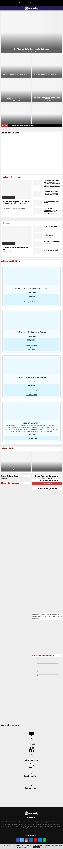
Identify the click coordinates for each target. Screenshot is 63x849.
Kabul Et (37, 847)
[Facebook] (18, 840)
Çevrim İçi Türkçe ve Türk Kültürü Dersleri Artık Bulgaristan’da (16, 203)
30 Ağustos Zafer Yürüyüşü (52, 241)
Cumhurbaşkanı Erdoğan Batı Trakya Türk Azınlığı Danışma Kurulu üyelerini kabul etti (51, 194)
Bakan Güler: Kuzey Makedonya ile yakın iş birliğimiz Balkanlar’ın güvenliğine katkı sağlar (51, 211)
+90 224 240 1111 (52, 2)
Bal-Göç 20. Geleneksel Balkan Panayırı (50, 227)
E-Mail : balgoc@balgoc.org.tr (39, 2)
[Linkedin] (31, 840)
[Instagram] (26, 840)
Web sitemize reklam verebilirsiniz (23, 125)
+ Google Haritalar (31, 349)
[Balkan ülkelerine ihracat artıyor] (37, 203)
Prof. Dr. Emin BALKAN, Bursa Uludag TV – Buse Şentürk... (47, 98)
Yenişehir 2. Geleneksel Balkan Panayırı (50, 234)
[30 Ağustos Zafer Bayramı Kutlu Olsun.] (17, 235)
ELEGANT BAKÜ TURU (31, 423)
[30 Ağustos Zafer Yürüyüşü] (37, 244)
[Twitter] (22, 840)
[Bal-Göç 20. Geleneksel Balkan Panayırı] (37, 229)
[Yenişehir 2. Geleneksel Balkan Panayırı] (37, 236)
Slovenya (47, 470)
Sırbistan (16, 470)
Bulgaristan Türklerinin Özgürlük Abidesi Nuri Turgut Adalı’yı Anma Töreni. (16, 98)
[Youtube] (35, 840)
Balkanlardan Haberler (12, 177)
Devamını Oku (44, 847)
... (2, 122)
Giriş (29, 2)
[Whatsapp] (44, 840)
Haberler (6, 223)
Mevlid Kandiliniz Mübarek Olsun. (16, 74)
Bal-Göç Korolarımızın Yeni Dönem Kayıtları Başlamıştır (31, 49)
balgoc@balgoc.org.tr (34, 831)
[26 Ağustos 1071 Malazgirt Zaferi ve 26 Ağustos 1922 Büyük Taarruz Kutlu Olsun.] (37, 251)
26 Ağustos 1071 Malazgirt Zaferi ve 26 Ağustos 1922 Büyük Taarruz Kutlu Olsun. (52, 250)
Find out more (31, 292)
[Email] (40, 840)
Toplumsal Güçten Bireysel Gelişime (47, 74)
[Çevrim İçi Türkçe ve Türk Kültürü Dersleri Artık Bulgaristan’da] (17, 189)
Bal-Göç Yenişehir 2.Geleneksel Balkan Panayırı (31, 288)
